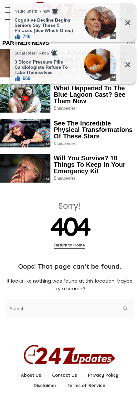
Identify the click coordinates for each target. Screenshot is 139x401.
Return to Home (69, 245)
